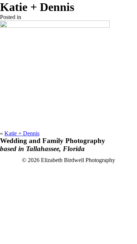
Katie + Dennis (21, 133)
